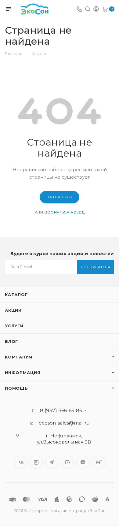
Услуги (14, 325)
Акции (13, 310)
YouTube (67, 462)
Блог (11, 341)
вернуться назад (64, 212)
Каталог (16, 294)
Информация (23, 372)
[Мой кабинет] (96, 10)
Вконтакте (20, 462)
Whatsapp (82, 462)
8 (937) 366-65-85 (61, 410)
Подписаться (95, 267)
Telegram (51, 462)
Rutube (98, 462)
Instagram (36, 462)
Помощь (16, 388)
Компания (18, 356)
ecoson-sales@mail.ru (64, 423)
